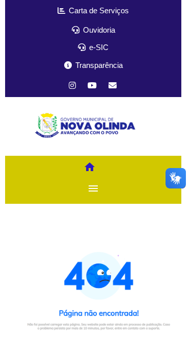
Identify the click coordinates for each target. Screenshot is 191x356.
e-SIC (97, 47)
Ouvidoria (98, 30)
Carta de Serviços (98, 10)
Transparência (98, 65)
